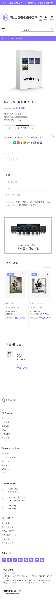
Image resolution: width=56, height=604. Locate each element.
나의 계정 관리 (7, 418)
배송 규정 (5, 539)
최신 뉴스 (5, 438)
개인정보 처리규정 (9, 535)
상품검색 (5, 426)
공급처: (7, 120)
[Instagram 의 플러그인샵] (20, 560)
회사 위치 (5, 465)
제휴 (3, 473)
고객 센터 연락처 (8, 457)
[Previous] (45, 266)
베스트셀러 (6, 434)
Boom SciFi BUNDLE (18, 38)
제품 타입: (8, 117)
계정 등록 (5, 422)
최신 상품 (5, 523)
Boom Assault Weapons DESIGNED (30, 312)
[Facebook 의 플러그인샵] (4, 560)
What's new (6, 469)
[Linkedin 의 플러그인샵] (42, 560)
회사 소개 (5, 461)
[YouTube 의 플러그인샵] (31, 560)
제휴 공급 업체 (7, 543)
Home (4, 38)
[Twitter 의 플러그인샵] (9, 560)
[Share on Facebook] (6, 159)
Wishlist (5, 430)
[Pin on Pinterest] (17, 159)
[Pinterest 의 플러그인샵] (15, 560)
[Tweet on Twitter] (11, 159)
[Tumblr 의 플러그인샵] (26, 560)
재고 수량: (8, 113)
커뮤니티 (5, 453)
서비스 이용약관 (8, 531)
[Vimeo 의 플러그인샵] (37, 560)
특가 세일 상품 (7, 527)
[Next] (49, 266)
